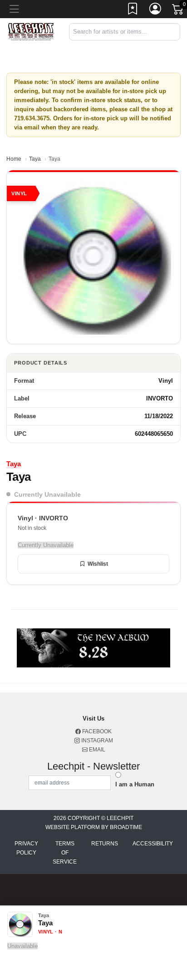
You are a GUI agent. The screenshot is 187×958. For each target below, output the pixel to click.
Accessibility (153, 843)
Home (13, 159)
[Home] (31, 31)
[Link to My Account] (155, 10)
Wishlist (98, 564)
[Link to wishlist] (133, 10)
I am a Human (134, 784)
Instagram (96, 740)
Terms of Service (65, 852)
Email (96, 749)
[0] (178, 10)
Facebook (96, 731)
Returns (104, 843)
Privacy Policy (26, 848)
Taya (35, 159)
